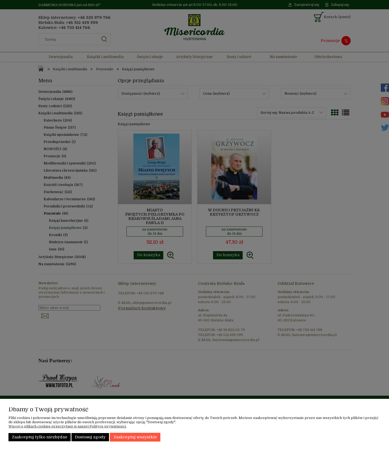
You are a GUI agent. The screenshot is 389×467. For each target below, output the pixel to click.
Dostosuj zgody (90, 437)
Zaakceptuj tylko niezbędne (39, 437)
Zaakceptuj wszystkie (135, 437)
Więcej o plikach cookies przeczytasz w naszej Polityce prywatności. (67, 426)
